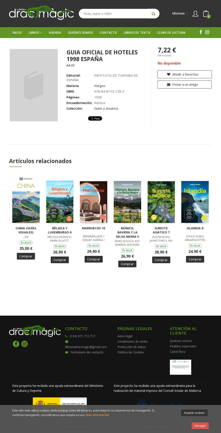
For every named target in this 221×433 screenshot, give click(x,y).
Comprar (25, 256)
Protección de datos (131, 347)
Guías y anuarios (106, 108)
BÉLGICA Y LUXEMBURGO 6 (59, 230)
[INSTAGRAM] (207, 32)
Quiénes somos (181, 341)
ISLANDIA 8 (195, 228)
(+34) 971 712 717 (82, 336)
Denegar (200, 426)
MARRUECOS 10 (93, 228)
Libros (34, 32)
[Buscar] (153, 14)
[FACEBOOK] (200, 32)
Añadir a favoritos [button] (184, 74)
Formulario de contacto (86, 352)
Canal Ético (177, 352)
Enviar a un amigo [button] (184, 84)
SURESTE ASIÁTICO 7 (161, 230)
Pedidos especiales (183, 346)
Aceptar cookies (194, 413)
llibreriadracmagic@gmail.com (86, 347)
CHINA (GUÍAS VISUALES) (26, 230)
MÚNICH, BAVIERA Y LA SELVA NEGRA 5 (127, 232)
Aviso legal (124, 336)
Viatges (99, 85)
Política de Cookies (130, 352)
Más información (97, 415)
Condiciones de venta (132, 341)
